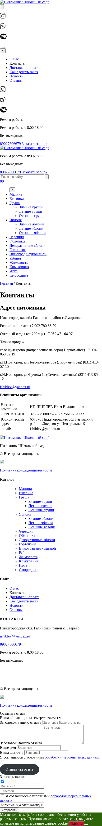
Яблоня (25, 514)
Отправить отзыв (19, 769)
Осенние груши (41, 510)
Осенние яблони (41, 527)
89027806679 (10, 144)
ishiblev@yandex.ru (15, 387)
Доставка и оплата (24, 68)
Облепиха (27, 536)
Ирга (23, 565)
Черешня (26, 531)
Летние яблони (40, 523)
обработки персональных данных (72, 757)
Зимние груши (40, 501)
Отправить (9, 810)
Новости (16, 76)
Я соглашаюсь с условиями (49, 757)
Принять (76, 823)
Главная (6, 283)
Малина (25, 489)
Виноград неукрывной (37, 548)
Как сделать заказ (23, 72)
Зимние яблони (40, 518)
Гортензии (27, 544)
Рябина (24, 553)
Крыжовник (29, 561)
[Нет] (86, 824)
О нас (14, 59)
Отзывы (16, 80)
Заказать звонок (34, 144)
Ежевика (26, 493)
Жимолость (28, 557)
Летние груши (40, 506)
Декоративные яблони (37, 540)
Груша (24, 497)
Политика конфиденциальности (26, 470)
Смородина (28, 570)
